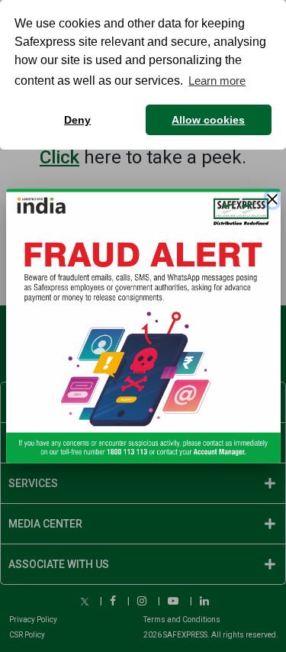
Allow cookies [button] (208, 120)
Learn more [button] (217, 80)
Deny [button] (77, 120)
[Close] (272, 199)
